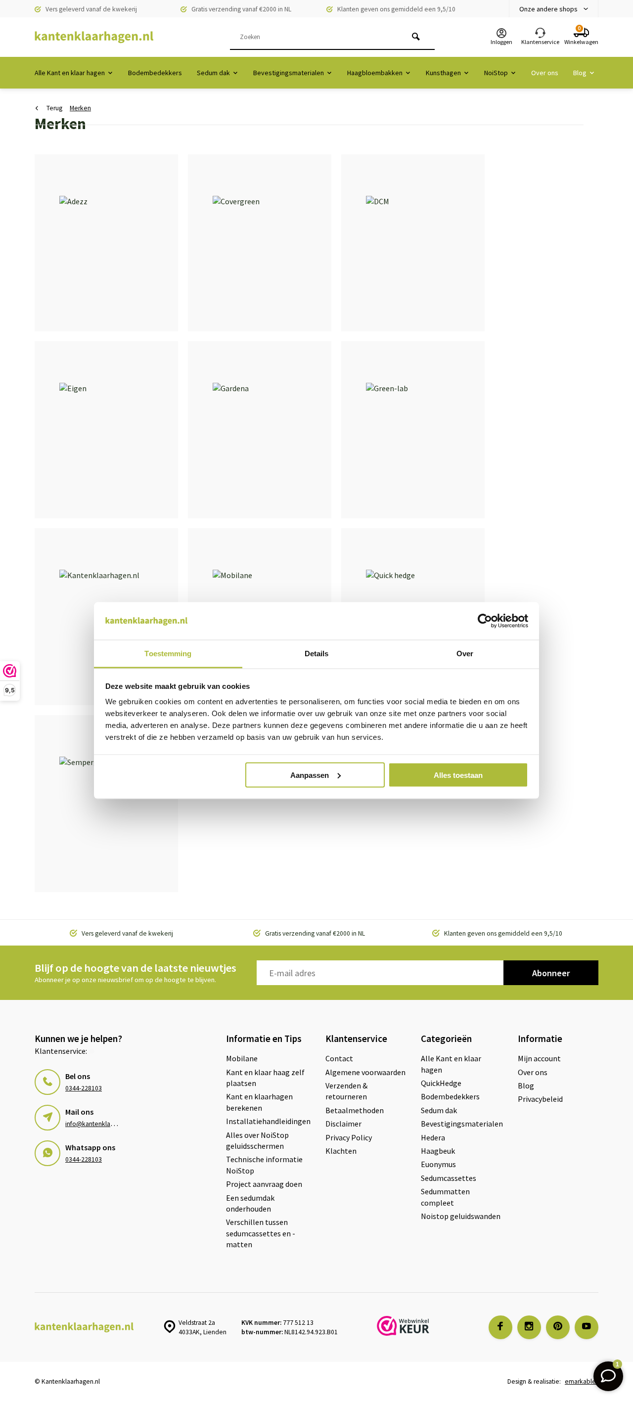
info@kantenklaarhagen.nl (102, 1124)
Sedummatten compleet (445, 1196)
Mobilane (242, 1058)
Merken (80, 108)
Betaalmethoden (354, 1110)
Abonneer (551, 973)
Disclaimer (343, 1124)
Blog (580, 72)
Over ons (544, 72)
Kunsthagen (443, 72)
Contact (339, 1058)
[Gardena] (260, 430)
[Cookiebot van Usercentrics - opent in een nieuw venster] (485, 621)
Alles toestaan (458, 774)
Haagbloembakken (375, 72)
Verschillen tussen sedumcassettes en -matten (260, 1233)
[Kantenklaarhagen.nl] (94, 37)
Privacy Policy (348, 1137)
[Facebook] (500, 1327)
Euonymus (438, 1164)
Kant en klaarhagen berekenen (259, 1101)
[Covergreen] (260, 243)
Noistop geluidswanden (460, 1216)
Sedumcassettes (448, 1178)
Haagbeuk (438, 1151)
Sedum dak (213, 72)
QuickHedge (441, 1083)
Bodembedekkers (155, 72)
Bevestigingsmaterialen (288, 72)
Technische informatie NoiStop (264, 1164)
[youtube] (586, 1327)
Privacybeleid (540, 1099)
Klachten (341, 1151)
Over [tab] (464, 653)
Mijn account (539, 1058)
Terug (54, 108)
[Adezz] (106, 243)
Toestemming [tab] (167, 653)
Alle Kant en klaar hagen (70, 72)
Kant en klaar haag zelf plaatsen (265, 1077)
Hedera (433, 1137)
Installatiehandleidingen (268, 1121)
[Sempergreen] (106, 804)
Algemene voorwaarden (365, 1072)
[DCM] (413, 243)
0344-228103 (83, 1088)
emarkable (580, 1381)
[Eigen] (106, 430)
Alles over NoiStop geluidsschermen (257, 1140)
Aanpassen (309, 774)
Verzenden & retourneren (346, 1091)
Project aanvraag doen (264, 1184)
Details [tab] (317, 653)
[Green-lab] (413, 430)
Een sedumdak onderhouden (250, 1203)
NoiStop (496, 72)
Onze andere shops (548, 8)
